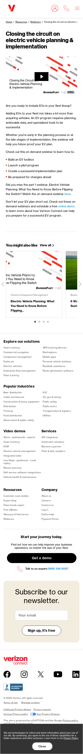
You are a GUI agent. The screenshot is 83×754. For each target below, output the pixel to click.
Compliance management (17, 356)
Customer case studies (16, 495)
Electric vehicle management (19, 451)
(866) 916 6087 (58, 568)
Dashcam (8, 361)
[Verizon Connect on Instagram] (24, 674)
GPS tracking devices (54, 347)
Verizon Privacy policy (15, 714)
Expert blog (9, 500)
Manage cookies (30, 702)
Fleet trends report (13, 505)
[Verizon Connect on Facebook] (7, 674)
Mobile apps (49, 356)
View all (45, 245)
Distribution (9, 406)
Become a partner (51, 446)
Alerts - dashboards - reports (19, 437)
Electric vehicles (12, 366)
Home (9, 21)
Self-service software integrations (22, 472)
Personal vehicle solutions (57, 361)
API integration (50, 437)
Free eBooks (10, 509)
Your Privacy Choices (48, 714)
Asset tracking (11, 347)
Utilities (47, 415)
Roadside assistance (54, 366)
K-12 (45, 392)
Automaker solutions (53, 441)
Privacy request (42, 709)
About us (46, 495)
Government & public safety (18, 420)
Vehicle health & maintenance (19, 477)
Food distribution (12, 415)
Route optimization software (58, 370)
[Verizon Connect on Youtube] (58, 674)
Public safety (50, 401)
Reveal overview (12, 467)
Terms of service (17, 723)
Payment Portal (50, 518)
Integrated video (12, 455)
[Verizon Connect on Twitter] (41, 674)
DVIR (6, 446)
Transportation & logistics (57, 410)
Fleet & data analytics (53, 451)
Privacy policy (70, 720)
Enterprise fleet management (19, 370)
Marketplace (50, 352)
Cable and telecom (13, 397)
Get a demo (42, 558)
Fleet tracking (11, 375)
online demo (66, 206)
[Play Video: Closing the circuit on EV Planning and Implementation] (41, 76)
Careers (46, 500)
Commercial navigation (16, 352)
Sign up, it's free (41, 630)
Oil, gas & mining (52, 397)
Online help (48, 514)
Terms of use (10, 702)
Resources (21, 21)
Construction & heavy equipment (21, 401)
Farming (8, 410)
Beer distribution (12, 392)
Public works (50, 406)
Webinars (35, 21)
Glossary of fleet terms (15, 514)
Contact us (47, 505)
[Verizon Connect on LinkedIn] (76, 674)
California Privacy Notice (17, 709)
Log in (45, 509)
